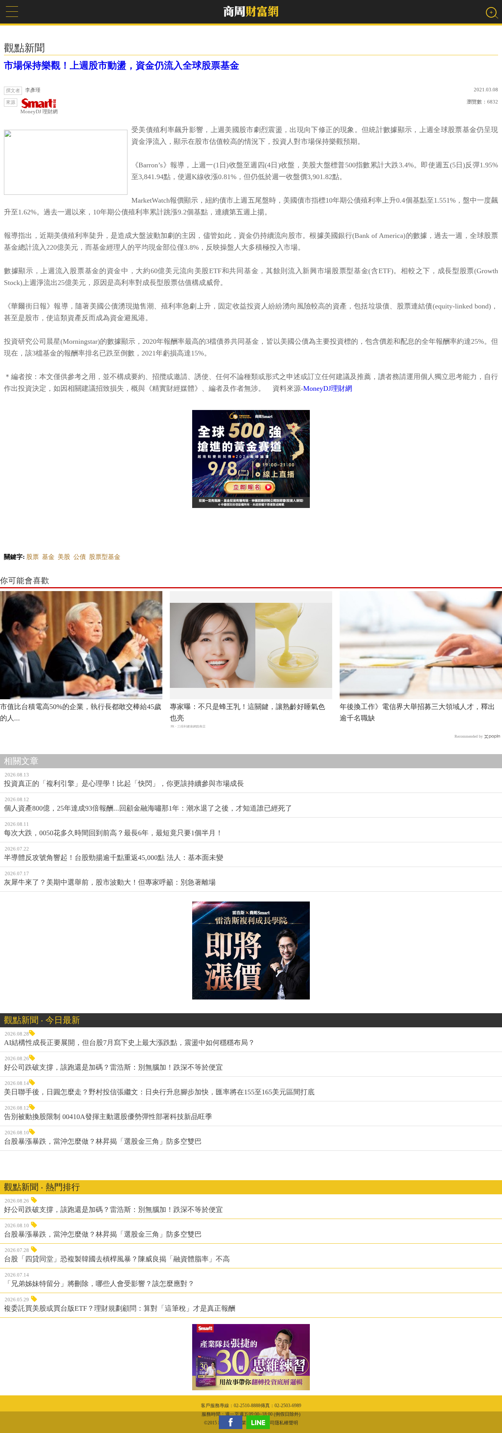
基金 (48, 556)
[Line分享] (260, 1422)
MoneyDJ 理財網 (39, 111)
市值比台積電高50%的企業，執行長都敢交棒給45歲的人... (80, 712)
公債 (79, 556)
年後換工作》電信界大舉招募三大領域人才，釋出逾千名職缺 (417, 712)
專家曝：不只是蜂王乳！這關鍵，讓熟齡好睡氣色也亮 (247, 712)
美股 (64, 556)
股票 (32, 556)
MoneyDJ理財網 (327, 388)
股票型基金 (104, 556)
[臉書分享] (232, 1422)
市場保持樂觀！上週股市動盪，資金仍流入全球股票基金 (121, 65)
